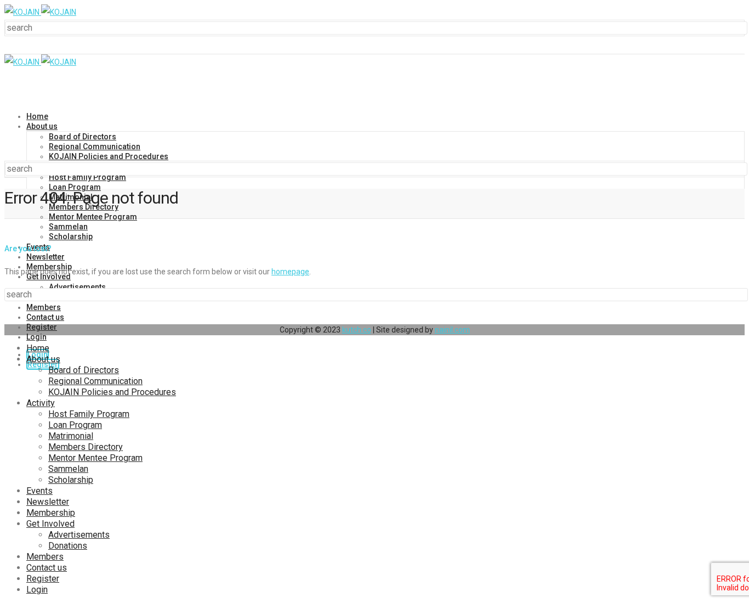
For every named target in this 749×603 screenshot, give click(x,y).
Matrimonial (70, 436)
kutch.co (356, 329)
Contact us (45, 317)
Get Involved (50, 524)
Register (41, 327)
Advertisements (79, 534)
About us (42, 126)
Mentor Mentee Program (93, 216)
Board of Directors (82, 136)
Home (37, 116)
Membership (50, 513)
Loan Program (75, 187)
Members (43, 307)
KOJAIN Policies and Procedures (108, 156)
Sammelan (68, 226)
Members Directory (85, 447)
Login (36, 337)
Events (39, 491)
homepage (290, 271)
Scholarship (71, 236)
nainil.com (452, 329)
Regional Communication (94, 146)
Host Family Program (87, 177)
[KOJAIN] (40, 12)
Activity (40, 403)
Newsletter (45, 256)
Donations (67, 545)
